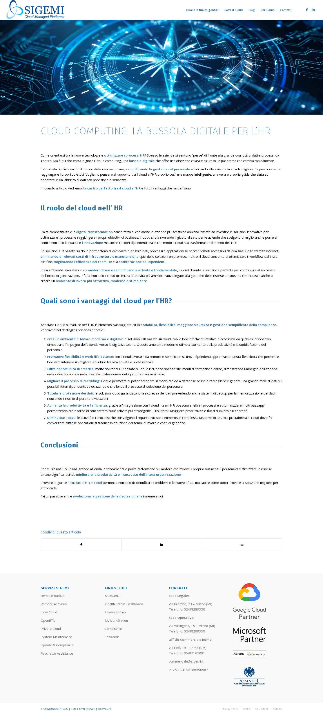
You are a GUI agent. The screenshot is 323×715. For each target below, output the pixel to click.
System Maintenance (56, 637)
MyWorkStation (116, 620)
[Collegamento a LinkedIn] (313, 9)
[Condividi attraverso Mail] (242, 545)
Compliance (113, 628)
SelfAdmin (112, 637)
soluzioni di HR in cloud (85, 482)
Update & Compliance (57, 645)
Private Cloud (51, 628)
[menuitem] (202, 10)
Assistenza (113, 595)
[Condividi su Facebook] (81, 545)
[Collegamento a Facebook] (306, 9)
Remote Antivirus (54, 604)
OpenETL (48, 620)
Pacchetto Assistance (57, 653)
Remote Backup (53, 595)
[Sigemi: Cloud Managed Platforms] (35, 10)
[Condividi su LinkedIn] (162, 545)
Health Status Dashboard (124, 604)
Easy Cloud (49, 612)
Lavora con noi (116, 612)
